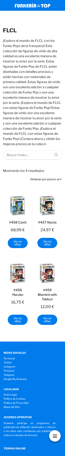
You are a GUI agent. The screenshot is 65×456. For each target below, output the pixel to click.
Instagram (10, 366)
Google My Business (15, 378)
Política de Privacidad (16, 402)
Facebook (9, 358)
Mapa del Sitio (12, 406)
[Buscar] (54, 154)
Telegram (9, 374)
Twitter (8, 362)
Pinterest (9, 370)
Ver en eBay (18, 243)
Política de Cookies (14, 398)
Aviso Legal (10, 394)
